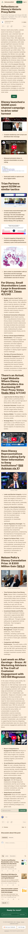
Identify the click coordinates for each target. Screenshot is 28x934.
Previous (6, 827)
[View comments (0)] (7, 26)
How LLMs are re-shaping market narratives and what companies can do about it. (10, 880)
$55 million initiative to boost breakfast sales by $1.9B (13, 56)
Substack (6, 931)
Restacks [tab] (11, 837)
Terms (22, 922)
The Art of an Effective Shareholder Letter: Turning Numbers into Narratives (10, 861)
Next (23, 827)
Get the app (21, 927)
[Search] (25, 856)
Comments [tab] (4, 837)
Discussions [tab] (12, 856)
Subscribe (19, 2)
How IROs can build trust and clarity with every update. (8, 866)
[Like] (2, 871)
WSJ (21, 566)
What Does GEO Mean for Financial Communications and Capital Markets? (9, 876)
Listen (24, 22)
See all (4, 903)
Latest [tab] (6, 856)
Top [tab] (3, 856)
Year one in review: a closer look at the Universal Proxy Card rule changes (9, 890)
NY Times (15, 291)
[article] (14, 865)
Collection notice (14, 923)
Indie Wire (8, 392)
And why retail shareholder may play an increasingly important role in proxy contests (10, 894)
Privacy (18, 922)
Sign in (25, 2)
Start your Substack (10, 927)
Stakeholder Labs (9, 21)
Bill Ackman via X (12, 467)
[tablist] (7, 837)
